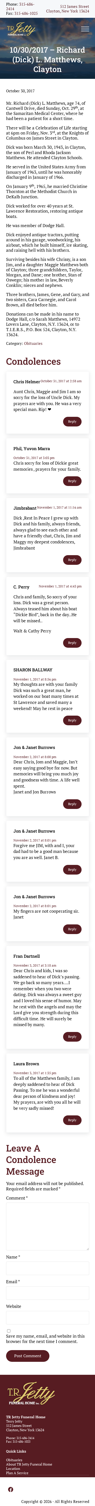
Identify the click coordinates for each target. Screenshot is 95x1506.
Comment (17, 1198)
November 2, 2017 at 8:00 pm (34, 757)
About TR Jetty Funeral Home (29, 1464)
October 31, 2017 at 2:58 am (61, 381)
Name (13, 1257)
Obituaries (33, 343)
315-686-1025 (26, 13)
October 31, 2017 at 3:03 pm (33, 457)
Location (13, 1468)
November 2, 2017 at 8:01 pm (34, 840)
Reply (72, 421)
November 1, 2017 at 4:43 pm (60, 586)
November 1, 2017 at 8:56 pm (34, 679)
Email (13, 1281)
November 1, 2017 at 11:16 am (59, 507)
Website (13, 1306)
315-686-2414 (20, 6)
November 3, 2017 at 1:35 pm (34, 1073)
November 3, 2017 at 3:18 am (34, 965)
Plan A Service (17, 1472)
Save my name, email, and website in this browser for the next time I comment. (45, 1339)
